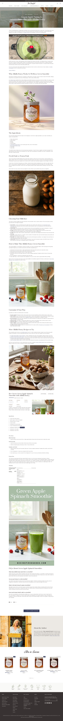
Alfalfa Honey (26, 32)
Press (35, 700)
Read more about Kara (55, 635)
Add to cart (9, 668)
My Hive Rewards (26, 700)
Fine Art (14, 712)
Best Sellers (15, 697)
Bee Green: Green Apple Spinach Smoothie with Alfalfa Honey (21, 395)
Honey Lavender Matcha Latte (15, 340)
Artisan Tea (4, 700)
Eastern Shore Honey (5, 697)
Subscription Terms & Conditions (27, 705)
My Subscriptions (26, 701)
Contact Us (25, 698)
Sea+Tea (14, 704)
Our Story (36, 697)
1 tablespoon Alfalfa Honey (15, 427)
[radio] (9, 397)
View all (31, 678)
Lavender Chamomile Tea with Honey (17, 336)
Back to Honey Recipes (32, 610)
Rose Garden (15, 700)
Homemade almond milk (14, 144)
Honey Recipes (30, 14)
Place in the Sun (15, 703)
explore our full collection (44, 324)
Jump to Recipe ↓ (12, 70)
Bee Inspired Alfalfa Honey (15, 145)
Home (26, 14)
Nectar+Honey (15, 701)
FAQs (24, 697)
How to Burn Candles (27, 708)
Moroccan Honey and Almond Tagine (17, 337)
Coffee (14, 710)
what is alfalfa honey (40, 342)
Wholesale (36, 704)
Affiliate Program (37, 701)
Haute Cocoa (15, 709)
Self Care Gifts (4, 703)
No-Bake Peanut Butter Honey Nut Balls (17, 335)
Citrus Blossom (15, 706)
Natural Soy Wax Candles (6, 704)
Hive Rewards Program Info (28, 703)
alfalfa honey (12, 80)
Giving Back (36, 698)
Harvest (14, 707)
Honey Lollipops (4, 698)
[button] (7, 672)
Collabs (35, 703)
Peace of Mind (15, 698)
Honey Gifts (4, 706)
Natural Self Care (4, 701)
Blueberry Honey (29, 317)
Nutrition (11, 465)
